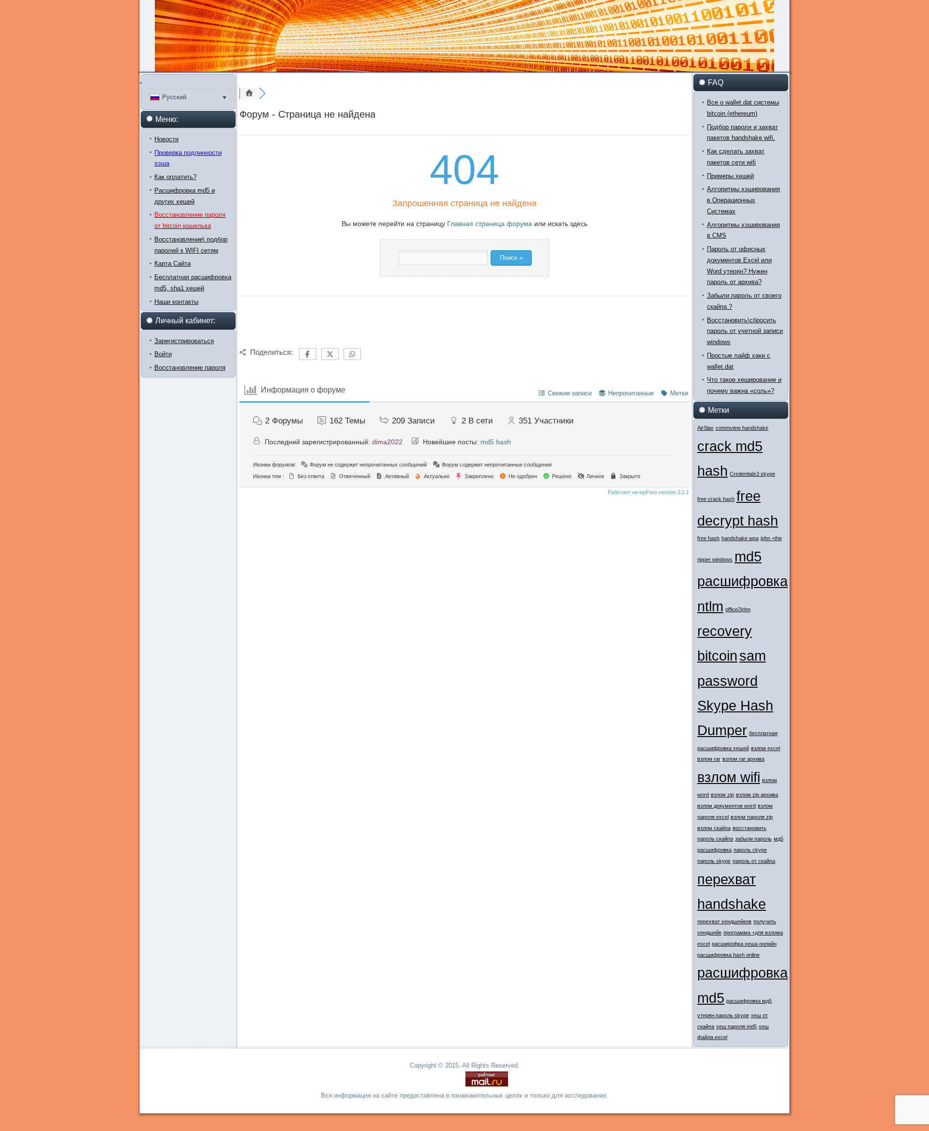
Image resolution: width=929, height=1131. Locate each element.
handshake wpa (740, 538)
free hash (708, 538)
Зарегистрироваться (184, 341)
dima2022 (387, 442)
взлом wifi (728, 777)
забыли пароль (753, 839)
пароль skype (714, 861)
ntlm (710, 606)
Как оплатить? (175, 177)
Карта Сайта (172, 263)
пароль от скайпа (754, 861)
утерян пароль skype (723, 1015)
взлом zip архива (757, 795)
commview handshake (742, 428)
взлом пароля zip (752, 817)
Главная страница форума (489, 223)
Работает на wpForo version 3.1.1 (647, 492)
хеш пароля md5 (736, 1026)
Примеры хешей (730, 176)
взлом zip (722, 795)
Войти (163, 354)
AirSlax (705, 428)
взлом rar (708, 759)
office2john (737, 609)
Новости (166, 139)
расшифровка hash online (728, 955)
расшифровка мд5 (749, 1001)
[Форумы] (249, 93)
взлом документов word (726, 806)
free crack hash (715, 499)
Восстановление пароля (189, 367)
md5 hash (495, 442)
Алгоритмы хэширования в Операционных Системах (743, 200)
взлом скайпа (714, 828)
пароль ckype (750, 850)
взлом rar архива (743, 759)
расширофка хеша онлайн (744, 944)
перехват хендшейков (724, 921)
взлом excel (765, 748)
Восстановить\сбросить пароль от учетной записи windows (745, 331)
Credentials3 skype (752, 474)
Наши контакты (176, 301)
